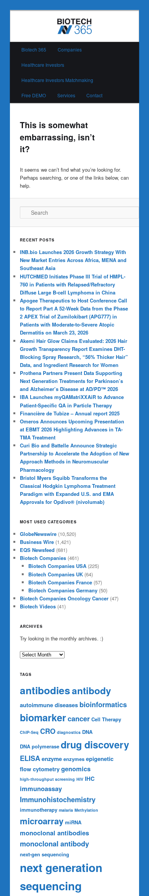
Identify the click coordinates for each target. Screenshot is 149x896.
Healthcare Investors (42, 64)
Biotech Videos (38, 606)
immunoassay (41, 788)
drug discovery (95, 744)
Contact (94, 95)
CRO (47, 731)
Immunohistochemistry (58, 799)
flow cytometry (40, 769)
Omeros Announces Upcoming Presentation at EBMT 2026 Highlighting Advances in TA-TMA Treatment (72, 429)
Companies (70, 49)
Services (66, 95)
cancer (79, 718)
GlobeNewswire (38, 533)
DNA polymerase (39, 746)
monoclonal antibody (54, 843)
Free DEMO (33, 95)
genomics (76, 768)
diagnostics (69, 732)
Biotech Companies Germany (62, 590)
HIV (79, 779)
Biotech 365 (33, 49)
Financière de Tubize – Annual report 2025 (70, 413)
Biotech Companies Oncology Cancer (64, 598)
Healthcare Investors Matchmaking (57, 80)
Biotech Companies (43, 557)
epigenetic (99, 758)
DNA (87, 731)
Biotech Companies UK (55, 574)
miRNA (73, 822)
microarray (41, 821)
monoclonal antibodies (54, 832)
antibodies (45, 690)
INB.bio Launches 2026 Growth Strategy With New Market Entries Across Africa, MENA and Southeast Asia (73, 260)
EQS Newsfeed (37, 549)
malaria (66, 810)
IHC (90, 778)
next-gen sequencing (44, 854)
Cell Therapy (106, 719)
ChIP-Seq (29, 732)
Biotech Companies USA (57, 565)
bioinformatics (103, 704)
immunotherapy (38, 809)
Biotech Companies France (60, 582)
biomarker (43, 717)
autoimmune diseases (49, 705)
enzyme (52, 758)
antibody (91, 690)
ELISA (30, 758)
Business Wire (37, 541)
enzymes (73, 758)
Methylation (86, 810)
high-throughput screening (47, 779)
